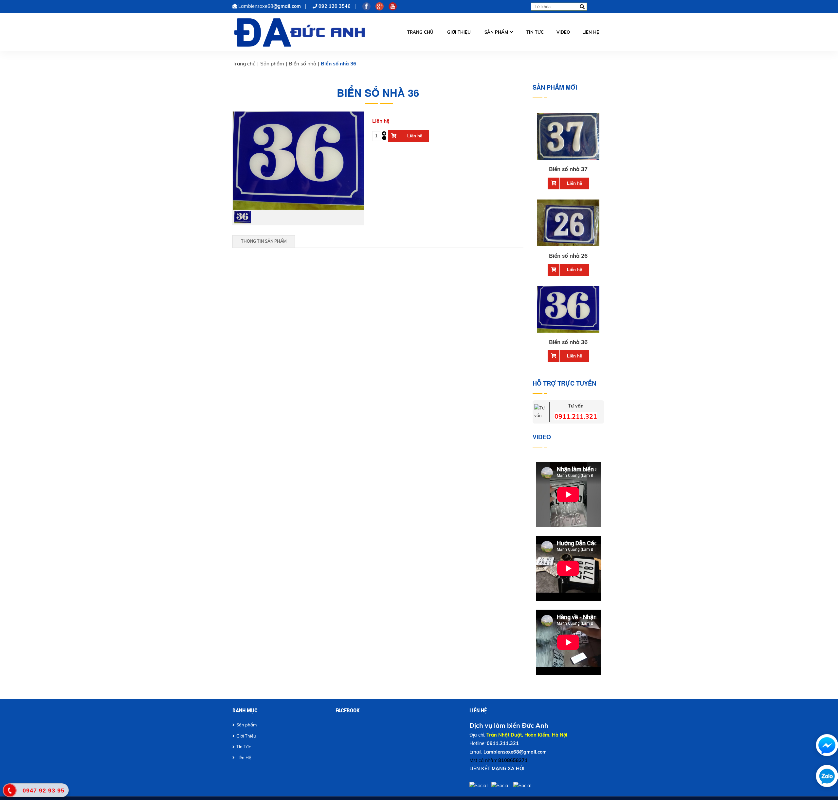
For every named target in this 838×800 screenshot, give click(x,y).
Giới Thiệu (246, 736)
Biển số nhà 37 (568, 168)
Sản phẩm (496, 32)
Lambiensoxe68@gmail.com (515, 752)
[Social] (479, 786)
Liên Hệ (243, 757)
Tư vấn (576, 406)
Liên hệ (590, 32)
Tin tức (535, 32)
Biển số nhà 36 (568, 342)
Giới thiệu (459, 32)
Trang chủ (420, 32)
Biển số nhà (302, 63)
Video (563, 32)
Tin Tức (243, 746)
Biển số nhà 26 (568, 255)
